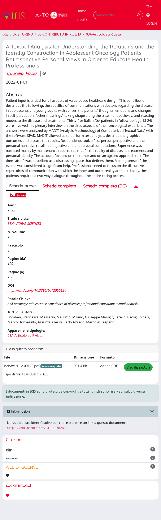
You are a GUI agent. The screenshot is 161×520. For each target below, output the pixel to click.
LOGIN (151, 23)
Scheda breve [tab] (22, 185)
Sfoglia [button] (82, 19)
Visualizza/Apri (138, 367)
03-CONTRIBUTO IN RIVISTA (59, 34)
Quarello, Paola (21, 73)
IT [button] (147, 6)
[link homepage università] (51, 15)
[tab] (136, 186)
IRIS (6, 34)
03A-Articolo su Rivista (103, 34)
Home (81, 11)
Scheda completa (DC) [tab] (105, 185)
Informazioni (20, 411)
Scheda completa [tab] (59, 185)
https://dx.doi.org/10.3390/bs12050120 (37, 290)
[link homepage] (15, 15)
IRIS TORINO (23, 34)
